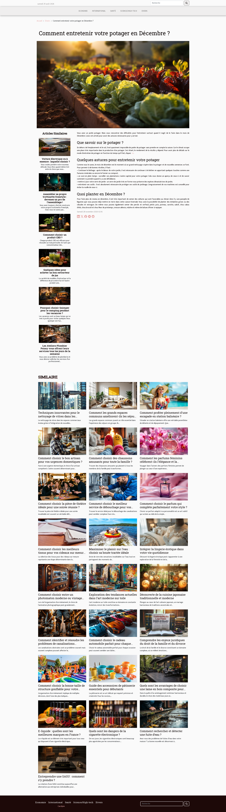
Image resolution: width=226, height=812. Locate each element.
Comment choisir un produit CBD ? (55, 236)
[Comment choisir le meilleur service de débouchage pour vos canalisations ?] (113, 486)
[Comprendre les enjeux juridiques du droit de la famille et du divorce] (164, 623)
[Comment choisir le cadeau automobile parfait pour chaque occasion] (113, 623)
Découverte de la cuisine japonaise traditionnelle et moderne (163, 596)
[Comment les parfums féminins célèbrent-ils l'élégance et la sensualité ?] (164, 441)
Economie (83, 11)
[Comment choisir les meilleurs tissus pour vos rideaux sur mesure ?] (62, 532)
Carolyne (61, 806)
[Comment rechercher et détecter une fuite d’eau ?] (164, 714)
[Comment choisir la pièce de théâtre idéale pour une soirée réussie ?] (62, 486)
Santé (113, 11)
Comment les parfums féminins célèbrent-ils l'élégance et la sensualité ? (161, 461)
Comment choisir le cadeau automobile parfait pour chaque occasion (110, 643)
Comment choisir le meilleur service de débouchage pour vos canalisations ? (110, 507)
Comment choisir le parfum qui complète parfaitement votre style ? (163, 505)
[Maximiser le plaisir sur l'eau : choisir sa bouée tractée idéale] (113, 532)
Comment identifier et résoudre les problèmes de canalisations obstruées (61, 643)
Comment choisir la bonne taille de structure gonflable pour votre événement (61, 689)
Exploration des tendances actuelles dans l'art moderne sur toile (113, 596)
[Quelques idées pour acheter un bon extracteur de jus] (54, 258)
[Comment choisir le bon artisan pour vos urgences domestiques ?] (62, 441)
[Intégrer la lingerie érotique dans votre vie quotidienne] (164, 532)
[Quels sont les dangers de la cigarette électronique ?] (113, 714)
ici (133, 153)
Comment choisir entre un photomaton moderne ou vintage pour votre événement (60, 598)
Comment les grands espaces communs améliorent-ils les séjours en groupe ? (113, 416)
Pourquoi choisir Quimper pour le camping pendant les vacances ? (54, 310)
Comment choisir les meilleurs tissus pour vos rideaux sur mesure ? (61, 552)
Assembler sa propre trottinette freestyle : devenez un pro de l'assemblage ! (55, 198)
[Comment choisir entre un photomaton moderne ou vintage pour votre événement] (62, 577)
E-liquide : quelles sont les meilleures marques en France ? (59, 732)
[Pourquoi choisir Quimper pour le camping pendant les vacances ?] (54, 296)
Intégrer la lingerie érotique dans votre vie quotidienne (162, 551)
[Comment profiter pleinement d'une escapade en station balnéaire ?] (164, 395)
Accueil (39, 21)
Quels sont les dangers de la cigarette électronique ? (107, 732)
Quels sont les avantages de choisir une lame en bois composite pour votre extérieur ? (163, 689)
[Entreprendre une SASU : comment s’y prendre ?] (62, 759)
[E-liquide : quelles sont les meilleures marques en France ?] (62, 714)
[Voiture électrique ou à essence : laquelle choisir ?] (54, 147)
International (99, 11)
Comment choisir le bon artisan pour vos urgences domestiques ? (60, 460)
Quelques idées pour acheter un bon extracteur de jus (55, 272)
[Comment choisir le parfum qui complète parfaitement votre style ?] (164, 486)
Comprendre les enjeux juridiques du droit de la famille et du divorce (162, 641)
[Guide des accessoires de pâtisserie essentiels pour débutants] (113, 668)
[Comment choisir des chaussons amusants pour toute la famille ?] (113, 441)
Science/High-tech (128, 11)
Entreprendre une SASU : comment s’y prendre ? (61, 778)
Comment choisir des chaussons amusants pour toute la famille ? (110, 460)
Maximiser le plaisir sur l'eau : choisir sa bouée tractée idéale (109, 551)
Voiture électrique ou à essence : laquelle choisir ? (55, 160)
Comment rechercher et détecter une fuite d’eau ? (161, 732)
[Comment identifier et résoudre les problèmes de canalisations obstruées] (62, 623)
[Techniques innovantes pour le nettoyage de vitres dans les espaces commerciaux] (62, 395)
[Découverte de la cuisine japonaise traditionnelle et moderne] (164, 577)
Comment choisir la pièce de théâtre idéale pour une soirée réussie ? (62, 505)
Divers (144, 11)
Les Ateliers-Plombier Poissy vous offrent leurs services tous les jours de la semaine (54, 349)
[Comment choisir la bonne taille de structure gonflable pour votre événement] (62, 668)
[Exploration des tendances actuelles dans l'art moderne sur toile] (113, 577)
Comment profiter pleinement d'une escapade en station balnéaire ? (164, 414)
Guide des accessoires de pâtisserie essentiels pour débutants (112, 687)
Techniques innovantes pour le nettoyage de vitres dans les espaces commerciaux (59, 416)
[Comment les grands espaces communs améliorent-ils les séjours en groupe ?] (113, 395)
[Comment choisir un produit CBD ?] (54, 223)
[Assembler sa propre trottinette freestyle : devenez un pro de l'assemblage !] (54, 182)
